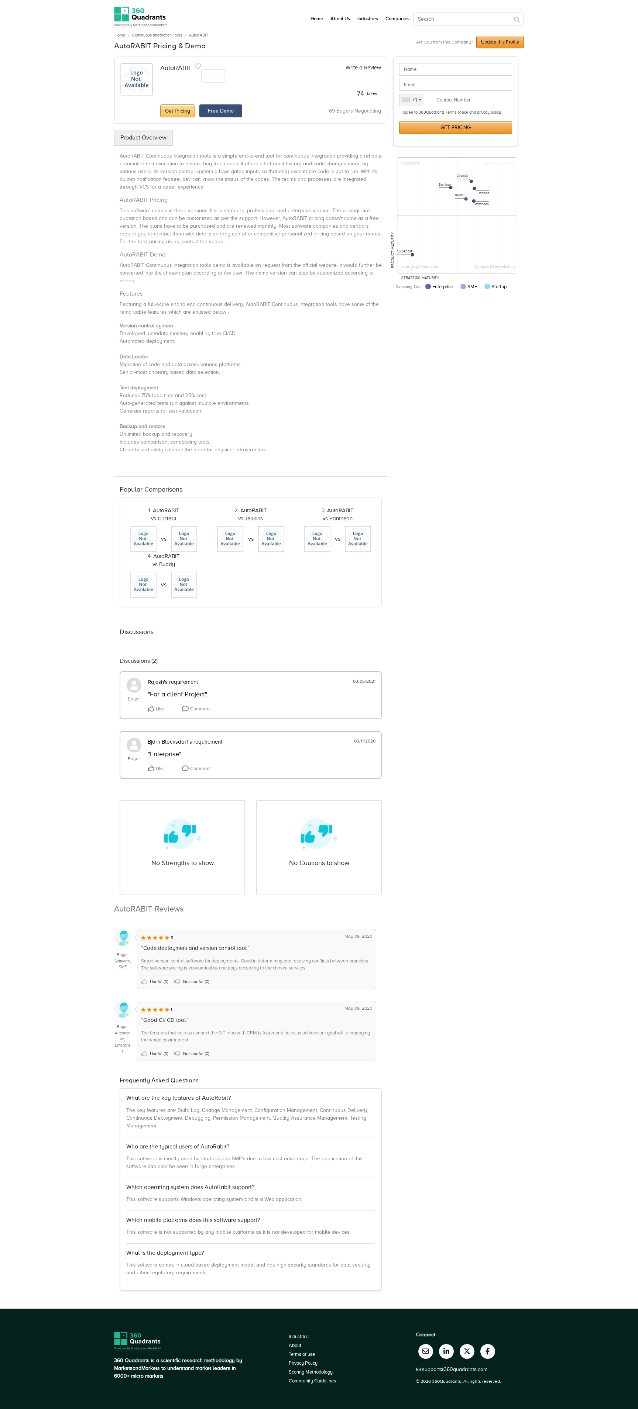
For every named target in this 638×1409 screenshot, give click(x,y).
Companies (397, 19)
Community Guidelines (312, 1381)
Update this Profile (500, 42)
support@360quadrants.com (454, 1369)
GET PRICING (455, 127)
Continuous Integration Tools (157, 35)
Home (119, 35)
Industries (367, 19)
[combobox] (411, 100)
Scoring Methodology (311, 1372)
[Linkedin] (446, 1351)
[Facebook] (487, 1351)
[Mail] (425, 1351)
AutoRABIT (198, 35)
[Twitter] (467, 1351)
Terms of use (302, 1354)
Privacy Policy (303, 1363)
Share (213, 76)
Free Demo (221, 111)
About (295, 1345)
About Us (340, 19)
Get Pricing (177, 111)
